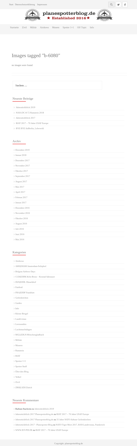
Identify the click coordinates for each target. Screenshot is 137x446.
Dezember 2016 (22, 208)
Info (92, 27)
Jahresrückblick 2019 (25, 107)
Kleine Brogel (21, 313)
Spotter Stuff (21, 366)
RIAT (17, 356)
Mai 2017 (19, 187)
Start (11, 4)
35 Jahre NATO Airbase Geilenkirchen (73, 419)
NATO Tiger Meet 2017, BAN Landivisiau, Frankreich (80, 424)
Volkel (18, 377)
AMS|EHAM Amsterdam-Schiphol (30, 266)
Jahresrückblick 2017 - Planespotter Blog (34, 424)
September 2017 (22, 176)
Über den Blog (22, 371)
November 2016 (22, 213)
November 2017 (22, 165)
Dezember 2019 (22, 150)
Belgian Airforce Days (25, 271)
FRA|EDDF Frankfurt (24, 292)
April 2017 (20, 192)
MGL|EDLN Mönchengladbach (29, 334)
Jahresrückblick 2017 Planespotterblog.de (34, 414)
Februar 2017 (21, 197)
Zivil (24, 27)
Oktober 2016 (21, 218)
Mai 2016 (19, 239)
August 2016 (21, 223)
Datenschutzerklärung (25, 4)
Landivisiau (20, 319)
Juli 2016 (19, 229)
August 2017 (21, 181)
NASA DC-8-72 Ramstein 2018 (30, 112)
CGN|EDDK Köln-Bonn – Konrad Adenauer (35, 276)
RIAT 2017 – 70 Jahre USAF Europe (32, 123)
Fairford (19, 287)
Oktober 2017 (21, 171)
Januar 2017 (20, 202)
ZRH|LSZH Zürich (23, 387)
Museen (55, 27)
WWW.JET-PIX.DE (23, 430)
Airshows (44, 27)
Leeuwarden (20, 324)
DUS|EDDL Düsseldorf (25, 282)
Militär (33, 27)
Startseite (14, 27)
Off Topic (82, 27)
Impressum (42, 4)
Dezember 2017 (22, 160)
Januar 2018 (20, 155)
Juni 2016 (19, 234)
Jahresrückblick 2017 (25, 118)
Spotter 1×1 (68, 27)
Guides (18, 303)
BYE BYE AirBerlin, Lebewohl (30, 128)
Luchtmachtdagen (23, 329)
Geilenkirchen (21, 297)
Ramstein (19, 350)
